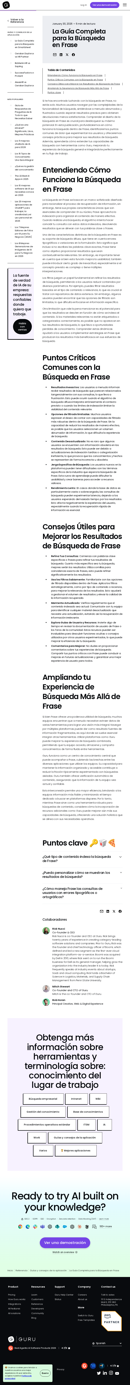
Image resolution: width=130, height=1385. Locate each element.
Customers (37, 1299)
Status (58, 1299)
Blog (33, 1317)
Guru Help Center (64, 1294)
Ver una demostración (105, 5)
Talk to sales (107, 1294)
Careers (82, 1294)
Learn (34, 1294)
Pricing (11, 1294)
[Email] (54, 54)
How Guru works (16, 1299)
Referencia (21, 1270)
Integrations (14, 1304)
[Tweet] (67, 54)
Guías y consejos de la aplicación (48, 1270)
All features (14, 1308)
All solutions (14, 1313)
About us (82, 1299)
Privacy (60, 1369)
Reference (37, 1304)
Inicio (10, 1270)
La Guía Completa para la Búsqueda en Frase (94, 1270)
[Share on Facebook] (73, 54)
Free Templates (86, 1320)
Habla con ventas (22, 326)
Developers (37, 1308)
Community (37, 1313)
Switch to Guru (85, 1315)
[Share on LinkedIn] (60, 54)
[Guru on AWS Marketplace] (111, 1321)
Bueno (45, 1373)
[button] (124, 5)
